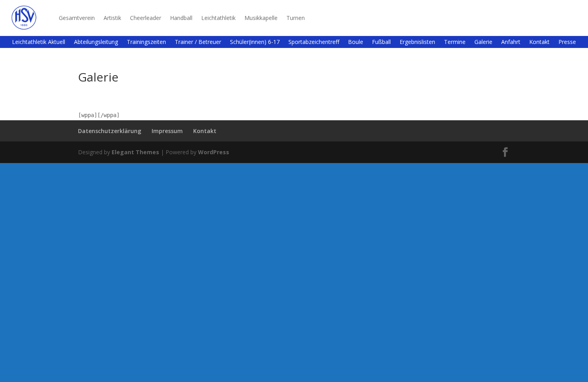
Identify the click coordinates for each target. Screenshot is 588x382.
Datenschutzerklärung (109, 131)
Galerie (483, 42)
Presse (567, 42)
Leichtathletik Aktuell (38, 42)
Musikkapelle (261, 18)
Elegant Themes (135, 152)
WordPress (213, 152)
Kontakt (539, 42)
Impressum (167, 131)
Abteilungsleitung (96, 42)
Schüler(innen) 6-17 (255, 42)
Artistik (112, 18)
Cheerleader (145, 18)
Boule (355, 42)
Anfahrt (510, 42)
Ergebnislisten (417, 42)
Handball (181, 18)
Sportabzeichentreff (313, 42)
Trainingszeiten (146, 42)
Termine (455, 42)
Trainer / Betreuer (198, 42)
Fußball (381, 42)
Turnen (295, 18)
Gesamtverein (77, 18)
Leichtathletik (218, 18)
